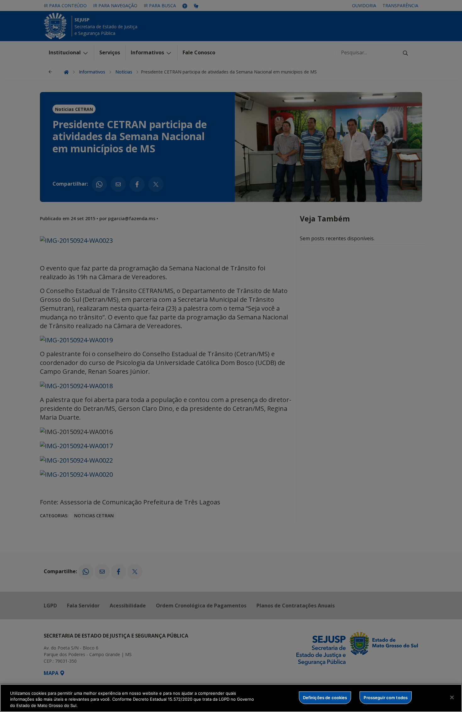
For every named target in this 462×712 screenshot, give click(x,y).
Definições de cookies (325, 697)
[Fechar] (452, 697)
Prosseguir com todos (386, 697)
